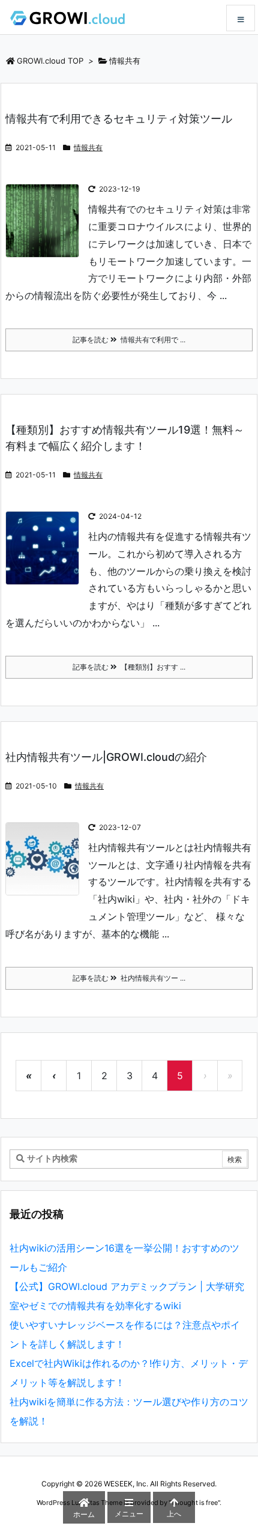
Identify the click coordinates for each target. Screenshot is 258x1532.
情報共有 (88, 147)
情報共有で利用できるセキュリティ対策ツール (118, 118)
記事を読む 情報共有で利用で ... (129, 339)
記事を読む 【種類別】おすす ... (129, 666)
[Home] (67, 17)
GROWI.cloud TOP (50, 60)
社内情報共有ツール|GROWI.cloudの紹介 (106, 757)
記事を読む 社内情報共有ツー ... (129, 977)
